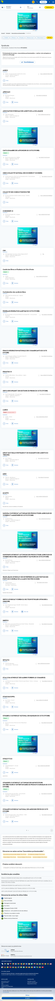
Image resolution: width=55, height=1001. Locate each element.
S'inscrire (43, 2)
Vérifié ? (7, 37)
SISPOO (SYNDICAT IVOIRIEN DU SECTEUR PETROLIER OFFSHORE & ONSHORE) (25, 600)
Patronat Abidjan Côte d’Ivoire (24, 857)
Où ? (28, 6)
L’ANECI (5, 410)
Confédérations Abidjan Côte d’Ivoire (36, 854)
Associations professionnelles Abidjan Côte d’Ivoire (14, 854)
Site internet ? (41, 37)
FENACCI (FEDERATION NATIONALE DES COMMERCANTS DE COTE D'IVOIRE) (25, 351)
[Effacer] (20, 7)
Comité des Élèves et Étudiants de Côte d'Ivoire (18, 269)
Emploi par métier (5, 982)
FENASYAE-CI (7, 372)
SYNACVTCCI (7, 759)
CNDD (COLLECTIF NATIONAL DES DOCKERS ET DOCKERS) (22, 173)
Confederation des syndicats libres (14, 292)
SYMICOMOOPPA (9, 697)
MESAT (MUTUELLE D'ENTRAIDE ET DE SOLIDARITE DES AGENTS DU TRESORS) (25, 454)
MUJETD (6, 493)
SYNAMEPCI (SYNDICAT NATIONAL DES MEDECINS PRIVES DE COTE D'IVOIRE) (25, 810)
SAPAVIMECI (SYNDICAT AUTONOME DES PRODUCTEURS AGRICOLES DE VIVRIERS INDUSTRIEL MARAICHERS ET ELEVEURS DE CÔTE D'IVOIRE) (27, 556)
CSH (4, 250)
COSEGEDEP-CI (8, 211)
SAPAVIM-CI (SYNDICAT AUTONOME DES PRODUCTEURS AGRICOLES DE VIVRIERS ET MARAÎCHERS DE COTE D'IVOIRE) (27, 514)
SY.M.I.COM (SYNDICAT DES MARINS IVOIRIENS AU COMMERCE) (24, 677)
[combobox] (3, 7)
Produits (22, 37)
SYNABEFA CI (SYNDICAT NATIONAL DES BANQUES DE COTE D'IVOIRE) (26, 716)
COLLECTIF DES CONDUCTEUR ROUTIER (16, 192)
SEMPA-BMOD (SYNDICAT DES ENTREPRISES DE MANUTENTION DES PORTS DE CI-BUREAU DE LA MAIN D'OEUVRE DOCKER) (25, 578)
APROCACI (6, 92)
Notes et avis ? (31, 37)
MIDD (5, 474)
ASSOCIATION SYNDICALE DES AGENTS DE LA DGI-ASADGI (23, 111)
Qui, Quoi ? (8, 6)
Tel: (41, 95)
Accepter (27, 998)
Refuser (27, 995)
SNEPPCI (5, 620)
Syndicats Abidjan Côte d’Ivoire (40, 857)
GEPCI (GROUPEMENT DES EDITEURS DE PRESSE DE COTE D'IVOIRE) (25, 391)
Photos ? (14, 37)
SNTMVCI (6, 660)
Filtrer (50, 37)
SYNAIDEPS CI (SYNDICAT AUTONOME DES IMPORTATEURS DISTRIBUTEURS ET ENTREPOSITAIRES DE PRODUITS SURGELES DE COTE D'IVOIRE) (27, 785)
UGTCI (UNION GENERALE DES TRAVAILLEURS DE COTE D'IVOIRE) (18, 888)
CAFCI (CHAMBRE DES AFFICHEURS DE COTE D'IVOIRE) (21, 150)
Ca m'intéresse (29, 62)
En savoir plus (6, 992)
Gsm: (46, 73)
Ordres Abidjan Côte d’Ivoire (9, 857)
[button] (50, 2)
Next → (51, 830)
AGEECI (5, 70)
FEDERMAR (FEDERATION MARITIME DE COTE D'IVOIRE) (21, 311)
